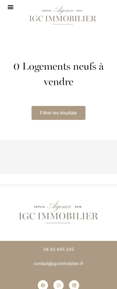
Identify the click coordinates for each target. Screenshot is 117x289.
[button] (10, 6)
